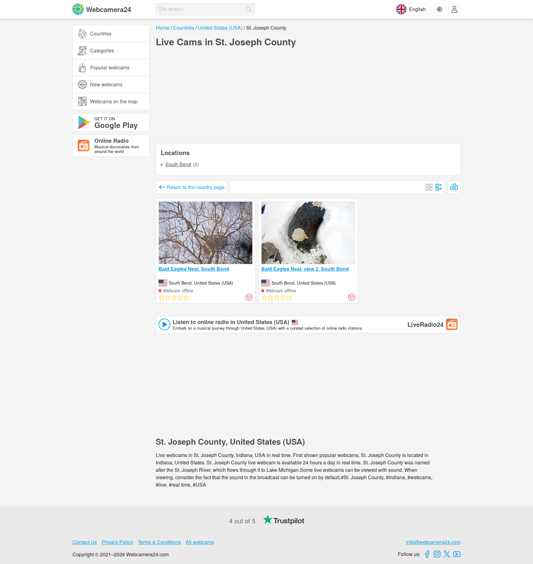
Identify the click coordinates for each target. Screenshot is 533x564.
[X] (447, 554)
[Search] (248, 9)
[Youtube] (457, 554)
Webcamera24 (108, 9)
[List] (439, 187)
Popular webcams (110, 67)
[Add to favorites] (249, 297)
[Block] (429, 187)
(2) (182, 164)
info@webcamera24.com (433, 541)
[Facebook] (427, 554)
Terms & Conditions (159, 541)
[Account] (454, 9)
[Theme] (439, 9)
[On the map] (454, 187)
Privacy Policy (117, 541)
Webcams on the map (114, 101)
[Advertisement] (111, 229)
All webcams (200, 541)
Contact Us (84, 541)
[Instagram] (437, 554)
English (417, 9)
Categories (102, 50)
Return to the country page (196, 187)
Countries (100, 33)
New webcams (106, 84)
